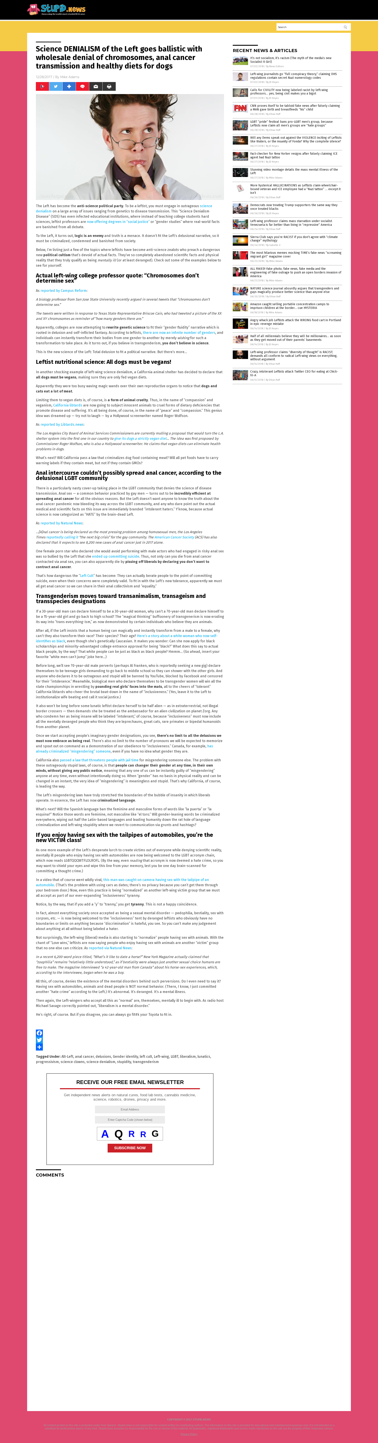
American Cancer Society (174, 537)
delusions (103, 1056)
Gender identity (125, 1056)
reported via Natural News (110, 948)
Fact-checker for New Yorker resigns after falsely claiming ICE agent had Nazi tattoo (294, 155)
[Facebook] (130, 1033)
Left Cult (86, 576)
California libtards (67, 405)
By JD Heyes (272, 82)
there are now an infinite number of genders (179, 333)
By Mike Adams (274, 177)
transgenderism (146, 1062)
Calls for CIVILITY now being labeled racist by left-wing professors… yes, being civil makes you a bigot (289, 92)
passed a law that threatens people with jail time (99, 760)
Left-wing (161, 1056)
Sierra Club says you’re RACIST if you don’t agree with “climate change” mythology (294, 239)
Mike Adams (69, 77)
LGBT (174, 1056)
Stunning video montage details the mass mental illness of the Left (294, 171)
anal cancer (84, 1056)
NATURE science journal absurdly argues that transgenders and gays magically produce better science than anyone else (294, 290)
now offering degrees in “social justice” (118, 222)
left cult (146, 1056)
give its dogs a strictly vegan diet (140, 438)
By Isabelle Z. (273, 245)
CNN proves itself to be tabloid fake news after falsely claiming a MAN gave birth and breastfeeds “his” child (295, 107)
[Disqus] (130, 1235)
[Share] (130, 1047)
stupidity (124, 1062)
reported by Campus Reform (63, 291)
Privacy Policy (189, 1434)
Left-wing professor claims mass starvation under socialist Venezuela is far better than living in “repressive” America (291, 223)
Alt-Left (67, 1056)
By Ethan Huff (273, 114)
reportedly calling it (62, 537)
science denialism (100, 1062)
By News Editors (275, 66)
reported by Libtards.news (62, 424)
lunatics (204, 1056)
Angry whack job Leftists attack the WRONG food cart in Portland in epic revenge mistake (295, 322)
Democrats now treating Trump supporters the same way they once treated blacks (294, 207)
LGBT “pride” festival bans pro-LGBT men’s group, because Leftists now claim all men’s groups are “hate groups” (291, 123)
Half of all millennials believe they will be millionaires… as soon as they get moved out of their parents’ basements (295, 338)
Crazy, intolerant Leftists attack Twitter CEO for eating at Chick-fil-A (294, 373)
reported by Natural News (61, 523)
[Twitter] (130, 1040)
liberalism (188, 1056)
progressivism (47, 1062)
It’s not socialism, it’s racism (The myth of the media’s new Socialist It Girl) (290, 60)
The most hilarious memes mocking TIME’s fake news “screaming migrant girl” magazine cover (295, 254)
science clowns (73, 1062)
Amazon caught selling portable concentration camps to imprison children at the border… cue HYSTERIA (289, 306)
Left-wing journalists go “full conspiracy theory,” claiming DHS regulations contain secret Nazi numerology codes (293, 76)
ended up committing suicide (115, 556)
